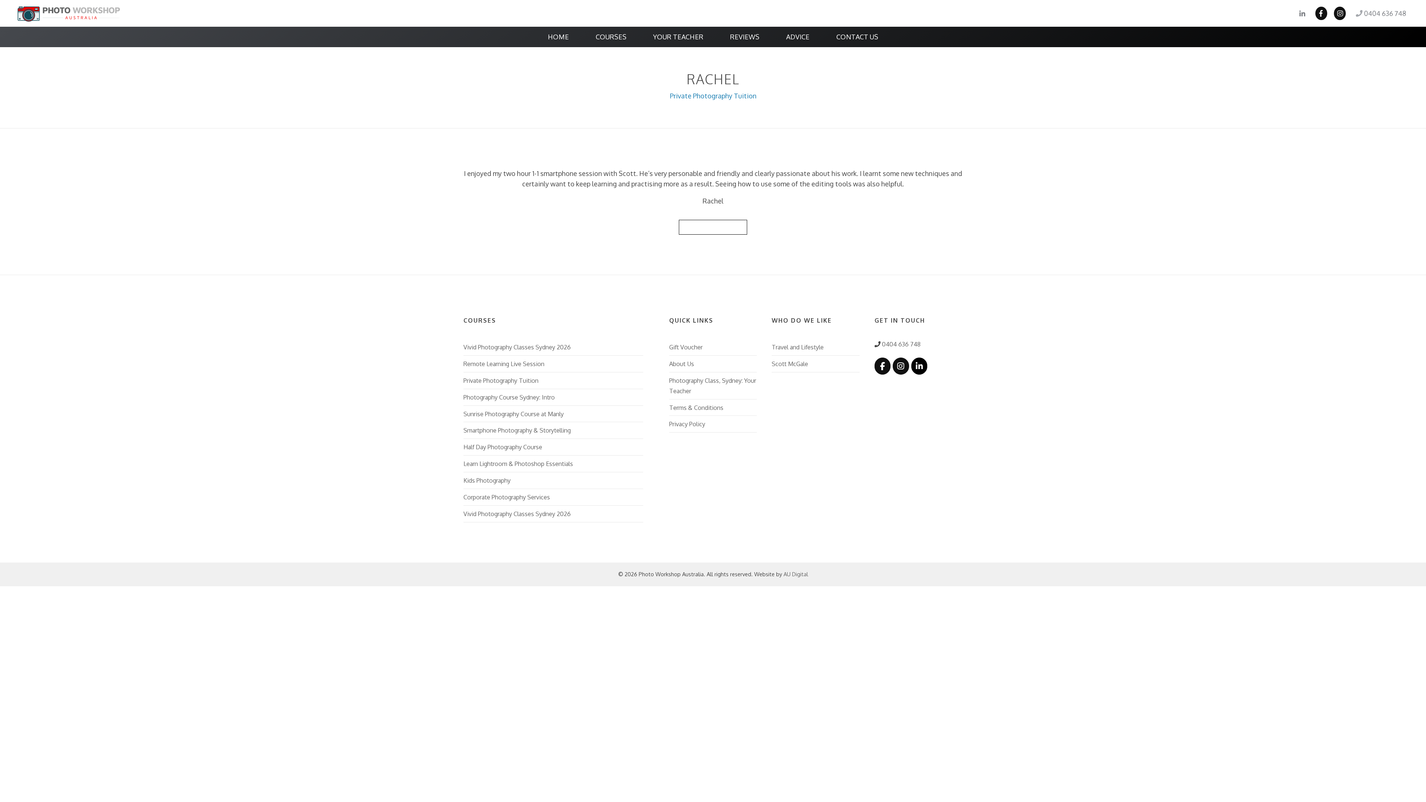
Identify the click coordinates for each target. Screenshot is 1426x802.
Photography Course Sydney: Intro (509, 397)
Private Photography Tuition (713, 96)
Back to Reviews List (713, 227)
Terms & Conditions (696, 407)
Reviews (744, 37)
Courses (611, 37)
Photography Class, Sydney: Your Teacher (712, 385)
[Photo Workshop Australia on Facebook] (883, 366)
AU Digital (796, 574)
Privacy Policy (687, 424)
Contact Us (857, 37)
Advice (798, 37)
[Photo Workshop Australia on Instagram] (901, 366)
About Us (681, 364)
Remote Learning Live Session (503, 364)
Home (558, 37)
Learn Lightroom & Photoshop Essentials (518, 463)
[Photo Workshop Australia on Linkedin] (919, 366)
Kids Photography (487, 480)
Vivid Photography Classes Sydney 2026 (517, 347)
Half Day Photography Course (502, 447)
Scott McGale (790, 364)
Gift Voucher (686, 347)
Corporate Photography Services (506, 497)
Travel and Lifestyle (798, 347)
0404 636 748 (1384, 13)
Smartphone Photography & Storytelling (517, 430)
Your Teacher (678, 37)
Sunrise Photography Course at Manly (513, 414)
